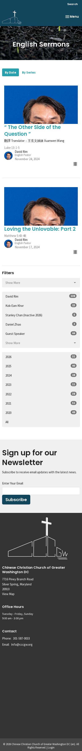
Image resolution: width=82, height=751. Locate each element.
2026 (40, 357)
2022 (40, 394)
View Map (8, 594)
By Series (29, 72)
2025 (40, 366)
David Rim (40, 296)
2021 (40, 403)
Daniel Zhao (40, 324)
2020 (40, 412)
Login (51, 747)
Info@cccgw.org (22, 644)
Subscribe (16, 500)
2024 (40, 375)
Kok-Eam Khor (40, 305)
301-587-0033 (21, 638)
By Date (10, 72)
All (6, 422)
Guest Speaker (40, 333)
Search (72, 4)
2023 (40, 384)
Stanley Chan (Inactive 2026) (40, 315)
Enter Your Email (12, 483)
